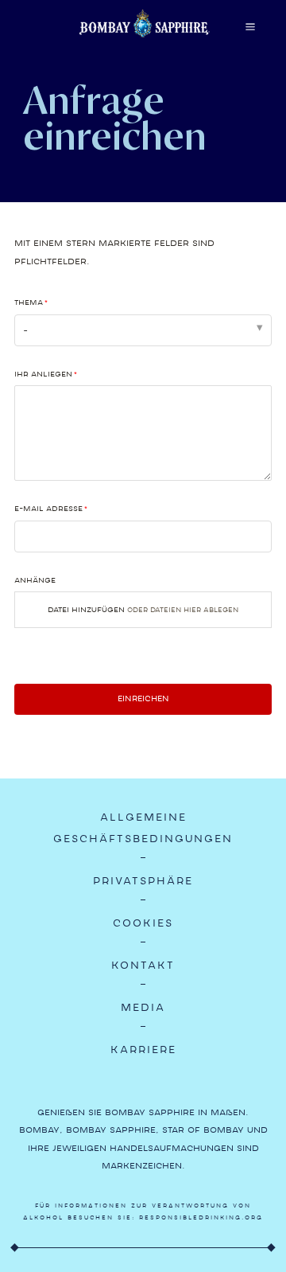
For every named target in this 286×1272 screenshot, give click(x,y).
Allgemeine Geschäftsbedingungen (143, 828)
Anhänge (35, 580)
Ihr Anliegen (43, 374)
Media (143, 1007)
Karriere (143, 1049)
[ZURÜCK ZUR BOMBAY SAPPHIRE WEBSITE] (144, 35)
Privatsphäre (143, 880)
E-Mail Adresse (48, 508)
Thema (28, 302)
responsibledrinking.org (201, 1217)
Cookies (143, 923)
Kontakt (143, 965)
